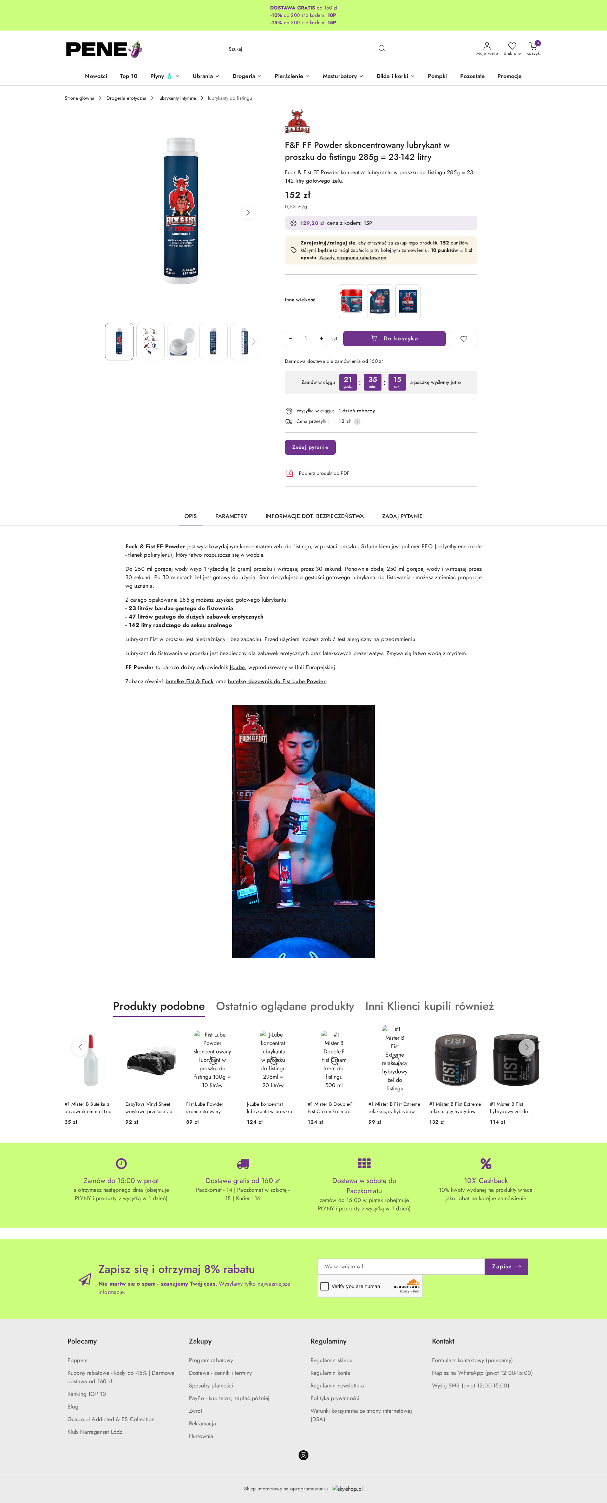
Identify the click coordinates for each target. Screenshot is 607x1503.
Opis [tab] (190, 516)
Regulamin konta (330, 1373)
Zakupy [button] (200, 1341)
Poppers (77, 1360)
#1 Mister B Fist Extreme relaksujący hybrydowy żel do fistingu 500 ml (394, 1107)
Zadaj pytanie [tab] (402, 516)
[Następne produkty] (527, 1047)
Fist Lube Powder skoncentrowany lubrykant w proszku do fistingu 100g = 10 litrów (150, 1107)
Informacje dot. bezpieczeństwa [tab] (315, 516)
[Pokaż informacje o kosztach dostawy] (357, 421)
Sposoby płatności (211, 1385)
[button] (248, 213)
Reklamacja (202, 1423)
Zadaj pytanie (310, 447)
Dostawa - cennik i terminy (220, 1373)
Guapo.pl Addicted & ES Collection (111, 1419)
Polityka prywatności (335, 1398)
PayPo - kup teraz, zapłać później (229, 1398)
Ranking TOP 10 (86, 1394)
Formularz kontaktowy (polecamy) (472, 1360)
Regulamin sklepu (332, 1360)
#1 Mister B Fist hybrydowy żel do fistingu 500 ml (448, 1107)
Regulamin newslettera (337, 1385)
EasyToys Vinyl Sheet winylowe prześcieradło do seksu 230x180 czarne (90, 1107)
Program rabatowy (211, 1360)
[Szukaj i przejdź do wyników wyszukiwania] (382, 49)
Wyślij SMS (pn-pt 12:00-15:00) (470, 1385)
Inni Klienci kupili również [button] (429, 1006)
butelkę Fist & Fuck (189, 681)
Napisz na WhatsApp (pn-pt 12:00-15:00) (482, 1373)
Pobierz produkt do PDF (324, 473)
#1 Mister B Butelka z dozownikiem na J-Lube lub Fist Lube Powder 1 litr (515, 1107)
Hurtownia (201, 1436)
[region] (380, 301)
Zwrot (195, 1411)
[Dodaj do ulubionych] (463, 338)
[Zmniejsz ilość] (290, 338)
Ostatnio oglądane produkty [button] (285, 1006)
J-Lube (237, 667)
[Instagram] (303, 1455)
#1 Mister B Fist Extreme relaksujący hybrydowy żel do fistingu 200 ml (334, 1107)
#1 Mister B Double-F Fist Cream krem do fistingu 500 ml (269, 1107)
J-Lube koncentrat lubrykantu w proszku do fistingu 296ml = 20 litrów (211, 1107)
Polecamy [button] (82, 1341)
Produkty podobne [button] (159, 1006)
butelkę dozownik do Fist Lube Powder (277, 681)
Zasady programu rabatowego (352, 257)
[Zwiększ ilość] (321, 338)
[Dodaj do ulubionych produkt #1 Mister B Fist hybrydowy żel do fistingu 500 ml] (473, 1033)
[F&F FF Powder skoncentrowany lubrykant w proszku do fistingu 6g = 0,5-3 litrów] (408, 301)
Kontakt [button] (443, 1341)
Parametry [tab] (231, 516)
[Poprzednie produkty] (80, 1047)
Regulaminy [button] (328, 1341)
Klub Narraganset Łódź (94, 1432)
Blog (73, 1407)
